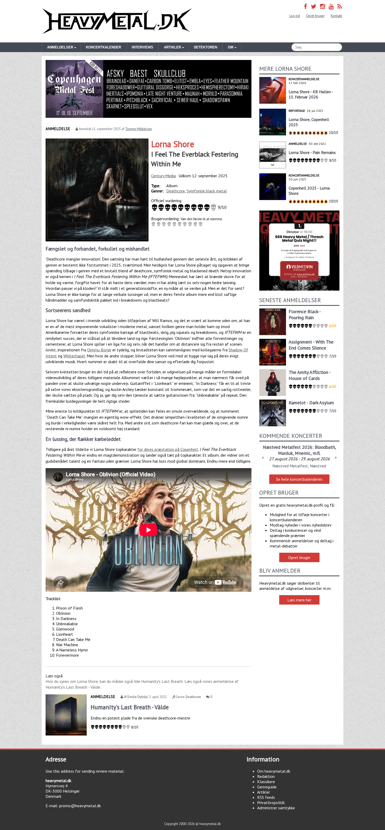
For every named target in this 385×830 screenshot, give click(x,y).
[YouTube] (331, 6)
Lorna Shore (172, 144)
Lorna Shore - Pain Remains (312, 152)
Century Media (163, 175)
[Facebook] (305, 6)
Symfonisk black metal (207, 190)
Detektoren (205, 47)
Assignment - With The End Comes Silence (311, 345)
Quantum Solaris (301, 447)
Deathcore (175, 190)
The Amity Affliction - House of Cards (310, 375)
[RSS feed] (339, 6)
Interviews (142, 47)
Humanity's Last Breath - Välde (130, 707)
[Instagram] (322, 6)
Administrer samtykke (276, 807)
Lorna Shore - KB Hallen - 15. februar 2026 (311, 94)
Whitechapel (74, 355)
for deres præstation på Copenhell (168, 449)
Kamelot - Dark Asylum (311, 403)
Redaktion (266, 776)
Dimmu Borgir (99, 349)
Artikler (263, 792)
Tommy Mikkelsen (138, 129)
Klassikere (266, 781)
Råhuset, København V (299, 465)
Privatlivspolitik (271, 802)
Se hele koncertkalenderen (299, 479)
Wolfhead (274, 447)
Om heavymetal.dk (273, 771)
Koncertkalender (103, 47)
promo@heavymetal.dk (80, 805)
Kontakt (336, 16)
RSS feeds (266, 797)
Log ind (294, 16)
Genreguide (267, 786)
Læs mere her (299, 599)
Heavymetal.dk (117, 21)
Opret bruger (315, 16)
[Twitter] (313, 6)
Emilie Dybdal (138, 697)
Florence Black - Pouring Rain (305, 314)
